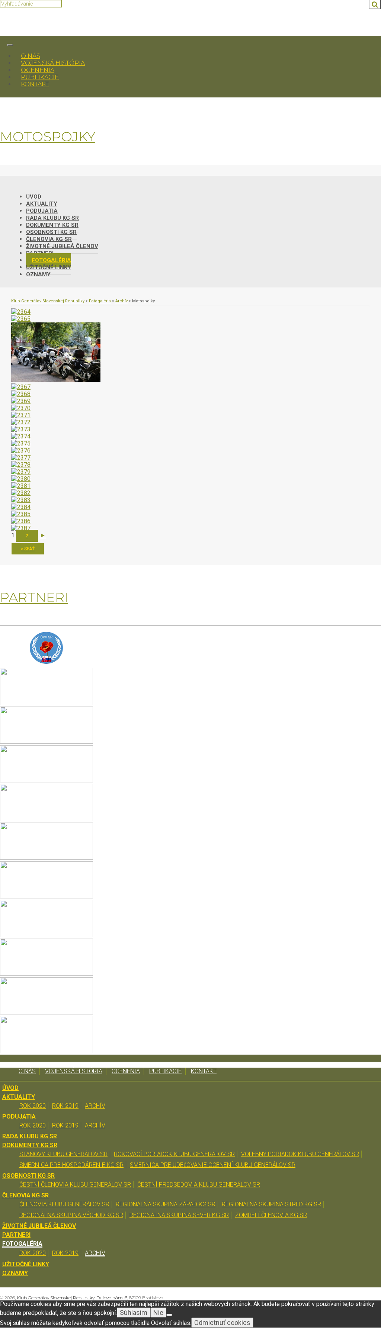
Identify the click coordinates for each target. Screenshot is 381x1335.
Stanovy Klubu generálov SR (63, 1154)
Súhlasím (133, 1312)
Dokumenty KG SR (29, 1145)
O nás (30, 55)
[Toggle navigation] (10, 45)
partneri (34, 597)
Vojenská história (53, 63)
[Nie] (169, 1315)
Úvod (10, 1087)
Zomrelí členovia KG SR (271, 1215)
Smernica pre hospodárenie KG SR (71, 1164)
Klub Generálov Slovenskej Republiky (56, 1297)
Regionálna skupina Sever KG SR (179, 1215)
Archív (95, 1105)
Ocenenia (37, 70)
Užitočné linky (25, 1264)
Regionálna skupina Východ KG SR (71, 1215)
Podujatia (19, 1116)
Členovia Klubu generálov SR (64, 1204)
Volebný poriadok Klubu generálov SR (300, 1154)
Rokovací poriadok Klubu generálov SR (174, 1154)
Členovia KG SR (25, 1195)
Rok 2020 (32, 1105)
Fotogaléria (22, 1243)
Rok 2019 (65, 1105)
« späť (28, 548)
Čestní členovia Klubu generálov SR (75, 1184)
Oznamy (38, 274)
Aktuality (18, 1096)
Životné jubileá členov (62, 246)
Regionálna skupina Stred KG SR (271, 1204)
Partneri (16, 1234)
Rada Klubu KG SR (29, 1136)
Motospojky (47, 136)
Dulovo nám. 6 (111, 1297)
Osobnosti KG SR (28, 1175)
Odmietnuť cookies (222, 1322)
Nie (158, 1312)
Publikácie (40, 77)
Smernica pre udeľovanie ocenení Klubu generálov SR (212, 1164)
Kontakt (35, 84)
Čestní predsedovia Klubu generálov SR (198, 1184)
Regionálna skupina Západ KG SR (165, 1204)
